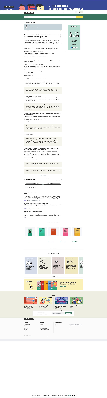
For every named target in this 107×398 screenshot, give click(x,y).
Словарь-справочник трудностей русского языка (71, 266)
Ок (73, 395)
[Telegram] (33, 187)
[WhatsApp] (35, 187)
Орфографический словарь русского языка (77, 237)
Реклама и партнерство (43, 328)
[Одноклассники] (31, 187)
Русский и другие (29, 308)
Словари (25, 325)
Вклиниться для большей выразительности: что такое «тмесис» (60, 306)
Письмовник (33, 217)
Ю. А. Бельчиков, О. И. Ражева (70, 268)
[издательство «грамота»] (53, 224)
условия (69, 395)
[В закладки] (60, 35)
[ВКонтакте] (29, 187)
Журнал (25, 329)
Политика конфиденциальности (45, 329)
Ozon (25, 242)
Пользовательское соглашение (44, 330)
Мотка (56, 336)
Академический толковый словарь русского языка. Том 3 (53, 237)
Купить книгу (53, 248)
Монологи (71, 307)
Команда (41, 325)
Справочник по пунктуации (56, 266)
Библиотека (26, 328)
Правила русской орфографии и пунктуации (30, 267)
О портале (41, 324)
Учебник (25, 330)
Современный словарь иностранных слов (41, 237)
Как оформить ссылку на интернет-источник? (53, 179)
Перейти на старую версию (74, 328)
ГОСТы (25, 195)
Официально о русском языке (35, 200)
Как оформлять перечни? (31, 179)
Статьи (25, 308)
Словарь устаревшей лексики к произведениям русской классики (65, 237)
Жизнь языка (59, 308)
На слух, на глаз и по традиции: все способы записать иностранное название (30, 306)
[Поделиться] (60, 37)
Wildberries (28, 242)
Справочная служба (27, 324)
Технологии (44, 307)
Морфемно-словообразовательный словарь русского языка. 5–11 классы (30, 238)
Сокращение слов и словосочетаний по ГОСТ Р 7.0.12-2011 (36, 203)
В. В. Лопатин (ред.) (29, 269)
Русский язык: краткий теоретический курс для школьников (43, 267)
